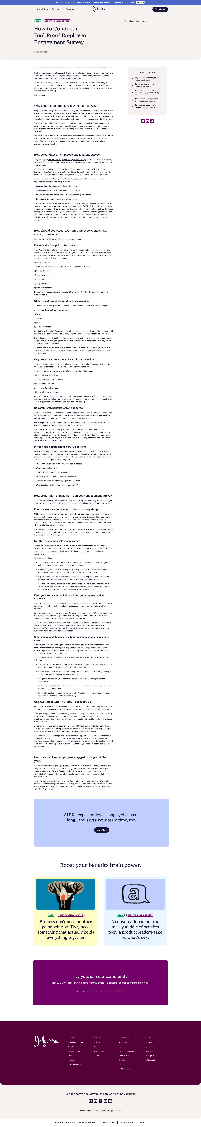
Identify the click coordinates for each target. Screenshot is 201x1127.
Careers (96, 1047)
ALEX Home (72, 1047)
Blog (38, 21)
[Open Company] (62, 9)
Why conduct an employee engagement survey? (145, 79)
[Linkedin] (96, 1101)
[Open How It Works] (47, 9)
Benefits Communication (57, 21)
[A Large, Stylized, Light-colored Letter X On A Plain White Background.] (100, 1101)
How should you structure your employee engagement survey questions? (147, 92)
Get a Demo (149, 1047)
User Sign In (149, 1056)
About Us (96, 1043)
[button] (143, 121)
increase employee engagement (91, 123)
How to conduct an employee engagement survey (146, 85)
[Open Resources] (77, 9)
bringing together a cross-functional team (70, 514)
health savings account (51, 440)
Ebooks (122, 1060)
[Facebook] (91, 1101)
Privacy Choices (127, 1122)
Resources (43, 67)
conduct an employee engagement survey (67, 159)
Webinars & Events (126, 1069)
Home (36, 67)
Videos (121, 1064)
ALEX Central (150, 1060)
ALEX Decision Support (77, 1043)
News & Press (98, 1051)
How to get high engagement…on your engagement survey (148, 100)
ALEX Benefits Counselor (60, 771)
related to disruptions (60, 206)
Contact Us (149, 1043)
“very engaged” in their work (77, 113)
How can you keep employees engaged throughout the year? (147, 106)
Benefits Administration (77, 1051)
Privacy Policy (120, 991)
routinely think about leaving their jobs (61, 116)
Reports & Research (126, 1051)
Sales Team (149, 1051)
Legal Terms (144, 1122)
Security (96, 1056)
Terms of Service (110, 991)
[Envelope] (110, 1101)
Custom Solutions (74, 1065)
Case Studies (124, 1056)
